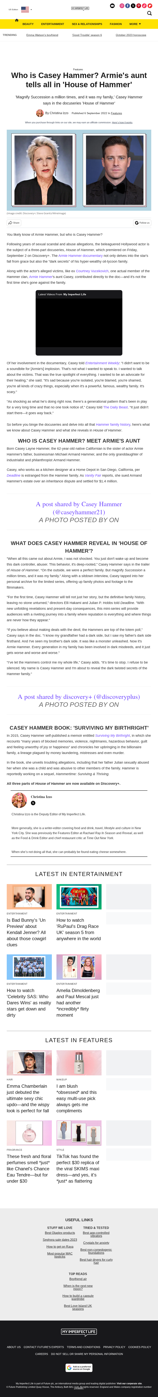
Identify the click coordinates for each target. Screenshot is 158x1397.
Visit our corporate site (129, 1383)
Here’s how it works (122, 122)
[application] (79, 323)
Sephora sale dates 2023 (60, 1239)
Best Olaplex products (60, 1232)
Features (78, 69)
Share (16, 222)
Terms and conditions (83, 1347)
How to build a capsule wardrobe (78, 1297)
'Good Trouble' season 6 (87, 35)
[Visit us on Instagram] (122, 5)
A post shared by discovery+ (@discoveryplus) (79, 696)
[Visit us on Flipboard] (150, 5)
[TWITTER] (34, 803)
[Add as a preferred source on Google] (79, 1368)
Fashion (116, 24)
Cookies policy (139, 1347)
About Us (14, 1347)
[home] (17, 24)
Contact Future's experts (44, 1347)
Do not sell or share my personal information (87, 1354)
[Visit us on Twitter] (133, 5)
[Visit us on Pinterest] (138, 5)
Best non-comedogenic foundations (96, 1251)
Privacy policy (114, 1347)
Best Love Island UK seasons (78, 1307)
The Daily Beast (115, 407)
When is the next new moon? (78, 1287)
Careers (41, 1354)
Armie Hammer (40, 277)
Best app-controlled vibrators (96, 1234)
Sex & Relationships (87, 24)
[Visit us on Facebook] (127, 5)
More (133, 24)
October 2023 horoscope (131, 35)
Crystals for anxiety (96, 1242)
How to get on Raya (59, 1246)
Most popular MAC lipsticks (60, 1255)
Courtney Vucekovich (92, 271)
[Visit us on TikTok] (144, 5)
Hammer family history (113, 424)
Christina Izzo (59, 113)
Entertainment (52, 24)
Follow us (145, 222)
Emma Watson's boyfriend (42, 35)
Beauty (28, 24)
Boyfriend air (78, 1279)
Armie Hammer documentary (80, 256)
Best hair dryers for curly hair (96, 1261)
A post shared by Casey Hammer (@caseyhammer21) (79, 507)
